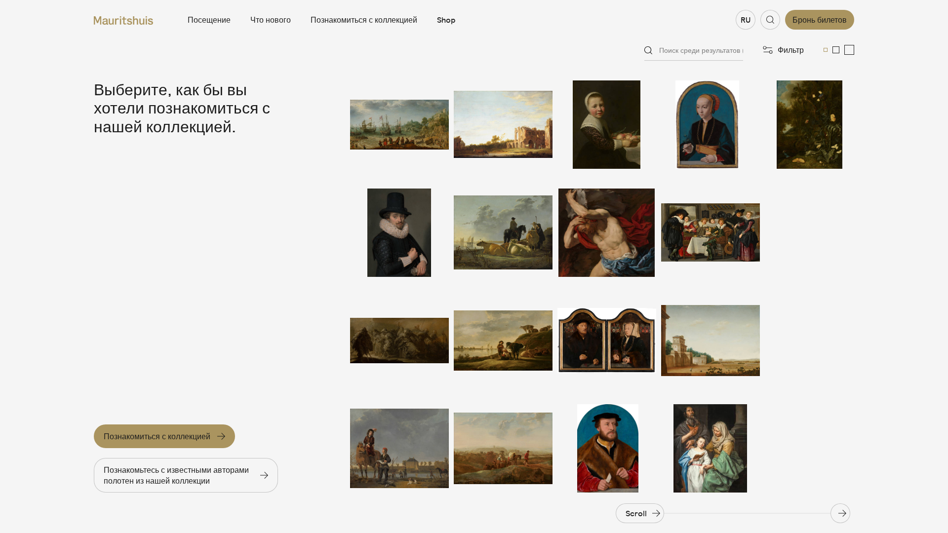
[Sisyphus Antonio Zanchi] (606, 233)
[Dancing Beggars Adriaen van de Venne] (399, 341)
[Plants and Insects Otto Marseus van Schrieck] (809, 124)
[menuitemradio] (826, 50)
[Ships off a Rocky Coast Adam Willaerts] (399, 124)
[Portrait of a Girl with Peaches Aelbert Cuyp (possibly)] (606, 124)
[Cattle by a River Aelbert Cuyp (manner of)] (503, 341)
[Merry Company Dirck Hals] (710, 233)
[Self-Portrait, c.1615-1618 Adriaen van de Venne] (399, 233)
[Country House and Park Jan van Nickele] (710, 341)
